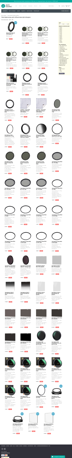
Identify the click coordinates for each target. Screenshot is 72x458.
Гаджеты (23, 10)
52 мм (61, 27)
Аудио (18, 10)
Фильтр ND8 (62, 50)
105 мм (61, 38)
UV (60, 52)
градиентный (62, 48)
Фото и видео (12, 10)
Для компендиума (4, 19)
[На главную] (6, 6)
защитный (62, 46)
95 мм (61, 37)
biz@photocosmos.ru (5, 452)
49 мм (61, 36)
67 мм (61, 31)
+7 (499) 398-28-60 (65, 10)
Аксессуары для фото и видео (13, 15)
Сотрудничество (30, 445)
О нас (14, 445)
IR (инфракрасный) (63, 59)
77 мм (61, 34)
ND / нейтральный (63, 45)
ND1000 (61, 53)
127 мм (61, 42)
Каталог (35, 445)
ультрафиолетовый (63, 49)
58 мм (61, 29)
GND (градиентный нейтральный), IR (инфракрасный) (63, 64)
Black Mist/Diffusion (63, 60)
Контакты (20, 445)
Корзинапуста (69, 6)
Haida (10, 19)
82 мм (61, 35)
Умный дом (36, 10)
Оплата (11, 445)
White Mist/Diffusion (63, 61)
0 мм (61, 40)
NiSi (12, 19)
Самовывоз (25, 445)
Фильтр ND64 (62, 51)
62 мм (61, 30)
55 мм (61, 28)
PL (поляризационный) (64, 58)
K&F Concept (62, 68)
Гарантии (7, 445)
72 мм (61, 33)
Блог (49, 445)
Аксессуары (29, 10)
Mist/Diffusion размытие (64, 55)
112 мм (61, 41)
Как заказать (3, 445)
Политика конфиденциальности (42, 445)
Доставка (17, 445)
